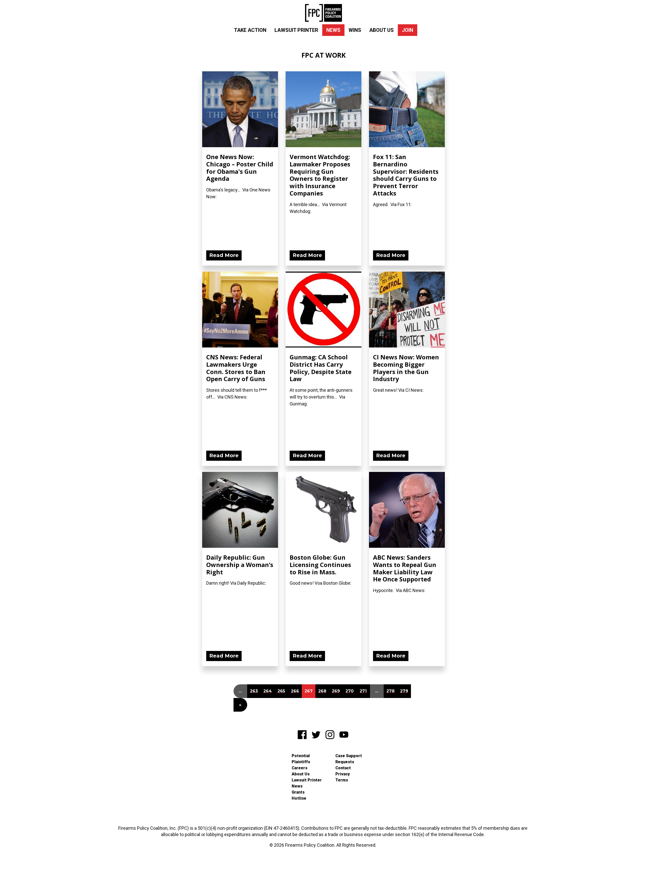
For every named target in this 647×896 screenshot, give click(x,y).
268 (322, 691)
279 (404, 691)
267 (309, 691)
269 (336, 691)
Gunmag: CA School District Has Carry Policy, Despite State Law (321, 368)
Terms (341, 780)
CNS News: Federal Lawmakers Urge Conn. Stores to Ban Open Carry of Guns (235, 368)
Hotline (299, 798)
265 (281, 691)
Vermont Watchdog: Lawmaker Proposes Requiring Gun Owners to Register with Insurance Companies (320, 174)
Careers (299, 768)
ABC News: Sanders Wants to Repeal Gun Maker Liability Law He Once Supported (404, 568)
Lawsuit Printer (296, 30)
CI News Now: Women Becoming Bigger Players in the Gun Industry (406, 368)
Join (407, 30)
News (333, 30)
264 (267, 691)
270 (349, 691)
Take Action (250, 30)
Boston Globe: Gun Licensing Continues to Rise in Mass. (320, 564)
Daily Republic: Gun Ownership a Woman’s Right (239, 564)
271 (363, 691)
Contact (343, 768)
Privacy (342, 774)
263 (254, 691)
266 (295, 691)
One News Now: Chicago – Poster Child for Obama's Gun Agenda (239, 167)
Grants (298, 792)
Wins (355, 30)
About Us (381, 30)
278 (390, 691)
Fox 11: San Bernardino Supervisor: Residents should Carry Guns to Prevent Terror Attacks (405, 174)
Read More (224, 255)
